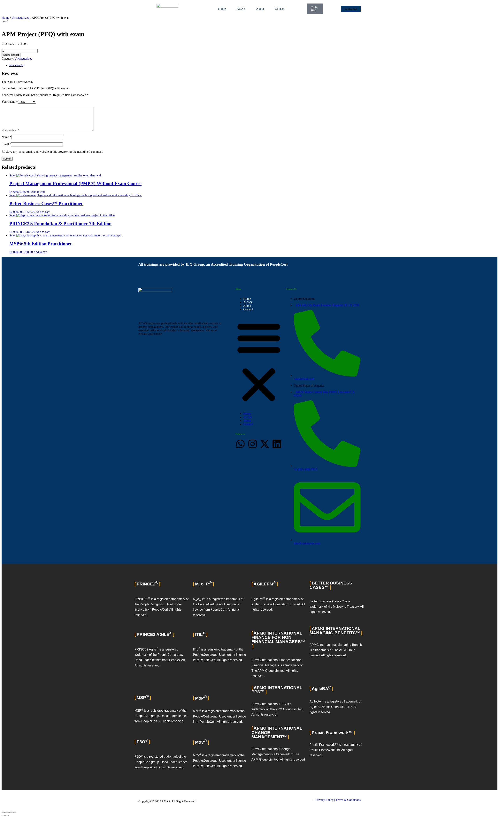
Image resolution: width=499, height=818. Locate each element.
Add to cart (38, 191)
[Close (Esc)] (14, 812)
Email (6, 144)
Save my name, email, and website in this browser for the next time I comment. (54, 151)
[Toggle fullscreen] (7, 812)
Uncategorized (20, 17)
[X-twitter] (265, 444)
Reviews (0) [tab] (16, 65)
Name (6, 137)
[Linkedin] (277, 444)
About (260, 8)
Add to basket (11, 54)
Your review (10, 130)
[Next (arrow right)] (7, 815)
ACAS (241, 8)
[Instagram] (252, 444)
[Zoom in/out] (3, 812)
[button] (258, 361)
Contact (279, 8)
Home (222, 8)
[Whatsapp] (240, 444)
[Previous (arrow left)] (3, 815)
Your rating (10, 101)
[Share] (10, 812)
